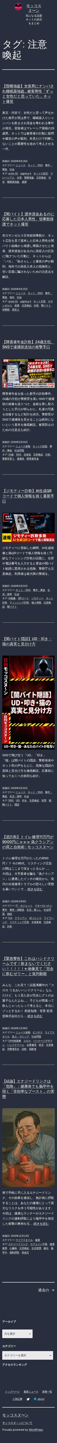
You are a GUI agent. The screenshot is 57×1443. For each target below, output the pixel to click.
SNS (18, 454)
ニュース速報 (23, 446)
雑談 (9, 914)
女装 (19, 177)
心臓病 (13, 1248)
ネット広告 (39, 301)
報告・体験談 (17, 910)
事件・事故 (39, 590)
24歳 (11, 454)
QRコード (23, 598)
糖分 (46, 1248)
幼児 (41, 1045)
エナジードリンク (18, 1244)
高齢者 (32, 1049)
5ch (10, 918)
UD (18, 800)
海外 (12, 297)
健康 (37, 1240)
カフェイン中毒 (38, 1244)
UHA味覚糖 (14, 1040)
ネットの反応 (40, 173)
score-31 (13, 301)
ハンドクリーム (15, 1045)
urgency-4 (25, 173)
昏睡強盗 (29, 177)
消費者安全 (13, 1049)
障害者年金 (33, 458)
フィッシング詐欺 (19, 602)
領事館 (6, 309)
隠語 (16, 804)
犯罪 (43, 800)
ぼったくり (35, 918)
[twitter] (28, 1399)
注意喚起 (41, 177)
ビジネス (37, 1032)
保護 (16, 305)
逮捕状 (20, 458)
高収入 (15, 309)
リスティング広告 (19, 922)
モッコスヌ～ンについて (17, 1422)
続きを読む (35, 889)
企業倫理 (31, 1045)
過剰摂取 (14, 1252)
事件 (4, 910)
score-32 (13, 173)
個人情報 (36, 602)
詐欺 (36, 305)
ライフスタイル (24, 1240)
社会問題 (19, 450)
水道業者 (36, 922)
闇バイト (46, 305)
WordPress (36, 1429)
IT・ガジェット (24, 905)
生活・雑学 (16, 796)
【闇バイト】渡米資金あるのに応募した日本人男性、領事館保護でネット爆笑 (28, 219)
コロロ (27, 1040)
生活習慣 (36, 1248)
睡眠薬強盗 (13, 182)
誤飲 (24, 1049)
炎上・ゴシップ (20, 1036)
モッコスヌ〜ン (15, 1415)
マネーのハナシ (43, 905)
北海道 (27, 454)
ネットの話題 (40, 446)
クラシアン (21, 918)
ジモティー (37, 598)
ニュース (20, 165)
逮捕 (24, 182)
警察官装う (8, 458)
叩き (24, 800)
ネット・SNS (35, 165)
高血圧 (25, 1252)
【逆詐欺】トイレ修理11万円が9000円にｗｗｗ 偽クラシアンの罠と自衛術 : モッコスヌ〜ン (28, 842)
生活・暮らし (34, 910)
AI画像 (12, 598)
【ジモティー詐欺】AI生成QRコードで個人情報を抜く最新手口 (28, 496)
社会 (12, 169)
